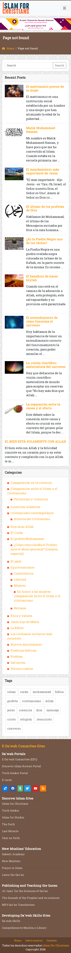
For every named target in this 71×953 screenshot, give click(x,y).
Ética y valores (21, 616)
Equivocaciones (22, 567)
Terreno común (22, 669)
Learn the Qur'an (13, 874)
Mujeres (20, 585)
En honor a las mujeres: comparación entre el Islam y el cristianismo (37, 596)
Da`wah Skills (11, 921)
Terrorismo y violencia (31, 499)
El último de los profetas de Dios (45, 208)
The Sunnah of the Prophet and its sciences (30, 898)
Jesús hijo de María (25, 622)
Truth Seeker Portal (15, 773)
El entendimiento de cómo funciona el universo (42, 321)
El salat (16, 561)
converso (14, 728)
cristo (11, 719)
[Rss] (43, 788)
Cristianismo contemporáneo (32, 513)
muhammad (42, 692)
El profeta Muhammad (27, 539)
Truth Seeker (10, 810)
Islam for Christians (15, 803)
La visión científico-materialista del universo (46, 365)
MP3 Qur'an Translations (18, 904)
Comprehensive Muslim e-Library (24, 927)
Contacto (52, 940)
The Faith (8, 824)
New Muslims (11, 861)
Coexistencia (23, 573)
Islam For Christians (55, 945)
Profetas (17, 656)
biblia (59, 692)
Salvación (18, 662)
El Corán (17, 533)
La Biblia (17, 628)
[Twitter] (27, 788)
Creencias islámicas (25, 507)
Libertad (20, 579)
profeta (12, 701)
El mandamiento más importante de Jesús (42, 171)
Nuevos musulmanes (26, 644)
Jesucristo (44, 719)
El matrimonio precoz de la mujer (45, 88)
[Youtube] (35, 788)
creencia (25, 710)
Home (17, 940)
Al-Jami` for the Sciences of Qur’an (25, 891)
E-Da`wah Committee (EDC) (19, 759)
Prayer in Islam (12, 868)
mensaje (53, 710)
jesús (11, 710)
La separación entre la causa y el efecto (43, 406)
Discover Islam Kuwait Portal (21, 766)
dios (39, 710)
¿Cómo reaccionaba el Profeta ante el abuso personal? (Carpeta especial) (34, 549)
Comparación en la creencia (31, 483)
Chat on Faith (11, 838)
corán (24, 692)
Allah (49, 701)
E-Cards (7, 780)
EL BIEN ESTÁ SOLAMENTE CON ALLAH (35, 441)
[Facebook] (13, 788)
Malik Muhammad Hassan (40, 130)
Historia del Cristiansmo (32, 519)
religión (26, 719)
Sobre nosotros (34, 940)
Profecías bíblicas (23, 650)
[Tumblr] (20, 788)
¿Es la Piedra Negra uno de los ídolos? (44, 241)
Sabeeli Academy (13, 854)
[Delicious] (5, 788)
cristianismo (31, 701)
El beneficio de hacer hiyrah (42, 278)
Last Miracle (10, 831)
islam (11, 692)
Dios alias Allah (22, 527)
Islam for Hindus (13, 817)
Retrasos (20, 608)
